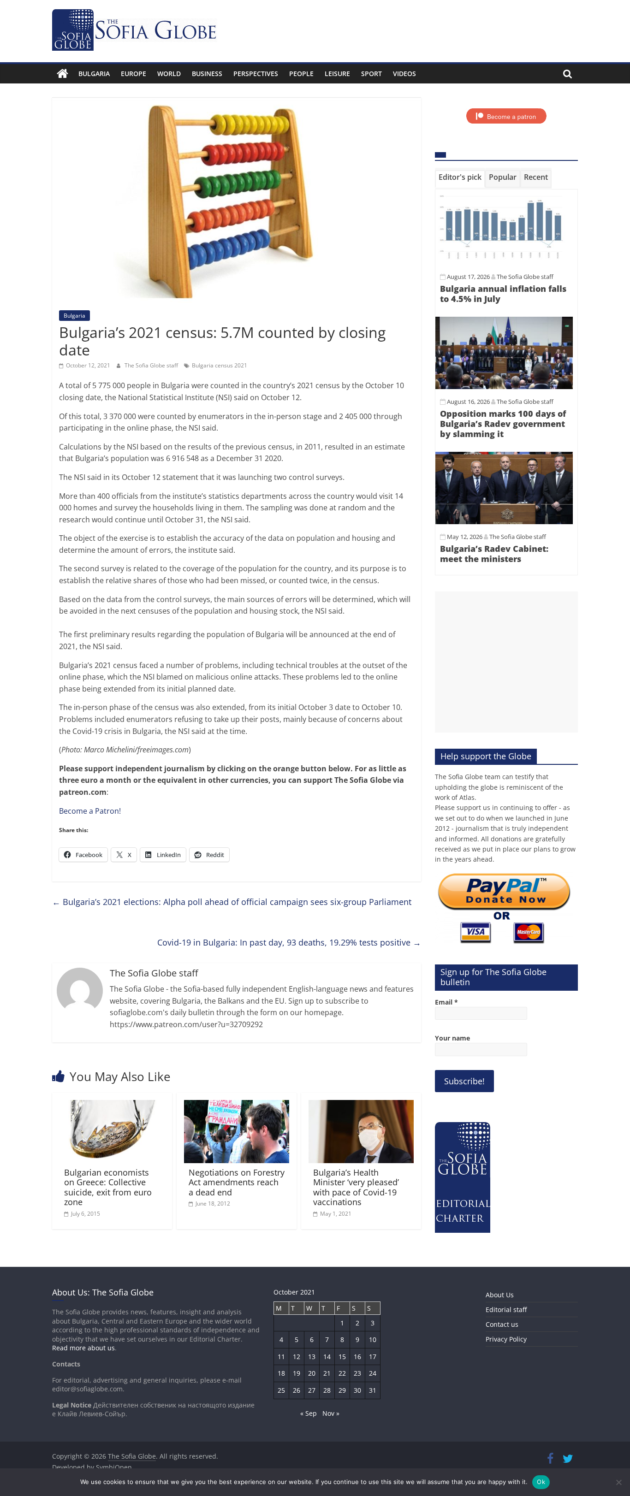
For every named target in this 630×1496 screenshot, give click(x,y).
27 (311, 1390)
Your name (452, 1038)
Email (446, 1002)
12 (296, 1356)
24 (372, 1373)
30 (357, 1390)
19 (296, 1373)
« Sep (308, 1413)
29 (342, 1390)
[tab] (460, 179)
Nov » (330, 1413)
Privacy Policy (506, 1339)
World (169, 73)
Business (207, 73)
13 (311, 1356)
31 (372, 1390)
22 (342, 1373)
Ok (541, 1481)
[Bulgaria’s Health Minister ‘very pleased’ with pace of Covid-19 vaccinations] (361, 1105)
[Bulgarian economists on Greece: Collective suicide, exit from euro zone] (112, 1105)
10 (372, 1339)
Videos (404, 73)
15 (342, 1356)
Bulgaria (94, 73)
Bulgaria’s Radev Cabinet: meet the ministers (494, 553)
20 (311, 1373)
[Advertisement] (506, 662)
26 (296, 1390)
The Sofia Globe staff (152, 365)
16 (357, 1356)
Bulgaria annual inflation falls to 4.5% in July (503, 293)
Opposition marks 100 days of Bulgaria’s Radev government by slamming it (503, 423)
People (301, 73)
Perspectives (255, 73)
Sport (371, 73)
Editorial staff (506, 1309)
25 (281, 1390)
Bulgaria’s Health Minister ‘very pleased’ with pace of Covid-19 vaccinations (356, 1187)
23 (357, 1373)
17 (372, 1356)
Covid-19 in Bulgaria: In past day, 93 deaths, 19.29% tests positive (289, 942)
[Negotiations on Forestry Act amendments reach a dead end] (236, 1105)
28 (327, 1390)
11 (281, 1356)
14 (327, 1356)
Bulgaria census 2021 (219, 365)
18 (281, 1373)
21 (327, 1373)
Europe (133, 73)
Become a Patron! (90, 811)
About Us (500, 1294)
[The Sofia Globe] (62, 73)
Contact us (502, 1324)
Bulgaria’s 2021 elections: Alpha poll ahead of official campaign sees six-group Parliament (231, 901)
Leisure (337, 73)
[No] (618, 1482)
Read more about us (83, 1347)
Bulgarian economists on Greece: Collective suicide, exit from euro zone (108, 1187)
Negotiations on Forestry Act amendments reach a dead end (237, 1182)
